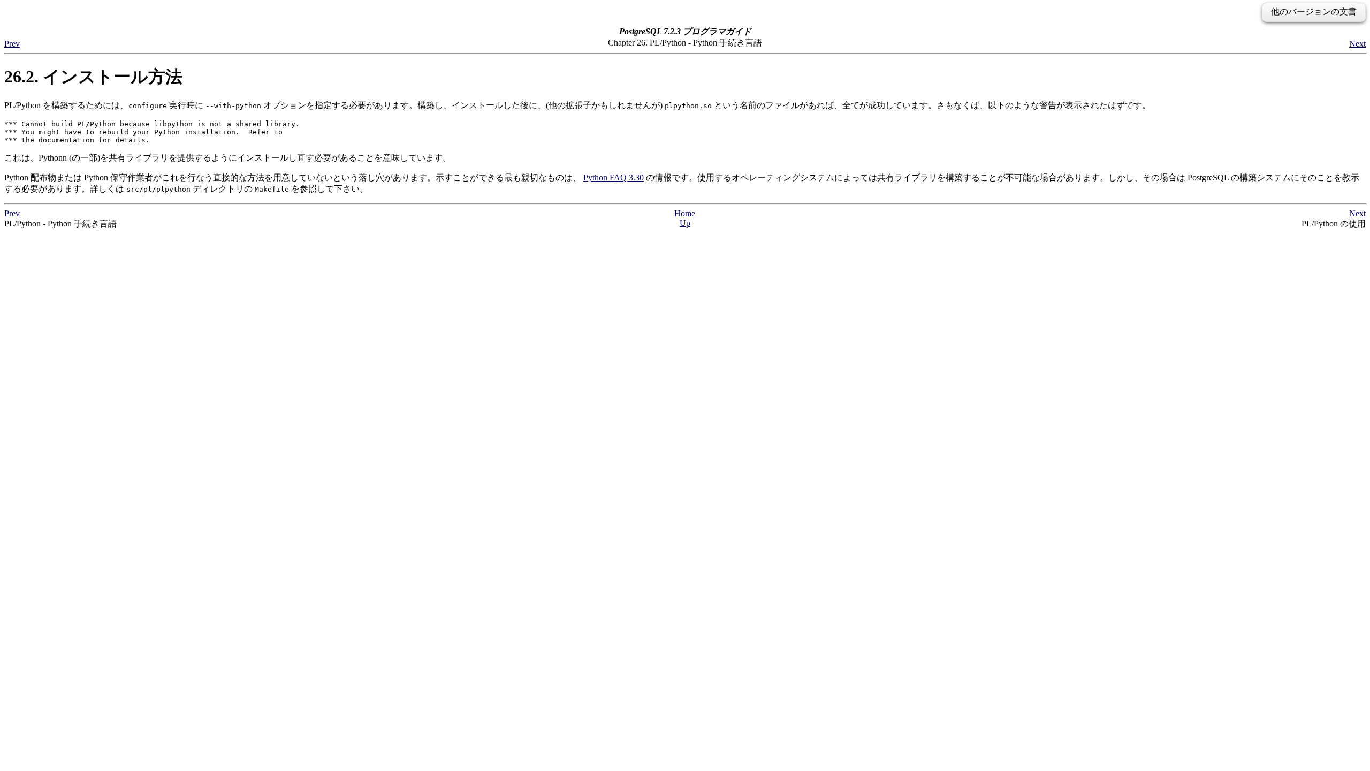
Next (1357, 43)
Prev (12, 43)
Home (684, 213)
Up (685, 223)
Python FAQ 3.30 (613, 177)
